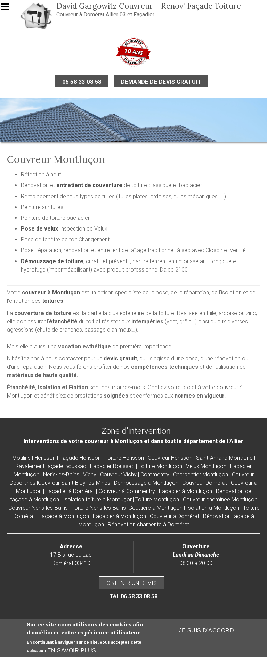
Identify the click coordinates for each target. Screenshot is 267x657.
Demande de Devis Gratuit (161, 81)
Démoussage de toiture (52, 261)
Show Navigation (8, 8)
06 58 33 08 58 (82, 81)
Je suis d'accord (206, 630)
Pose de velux (39, 228)
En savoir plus (71, 651)
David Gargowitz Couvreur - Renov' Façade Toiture (148, 6)
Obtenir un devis (131, 583)
